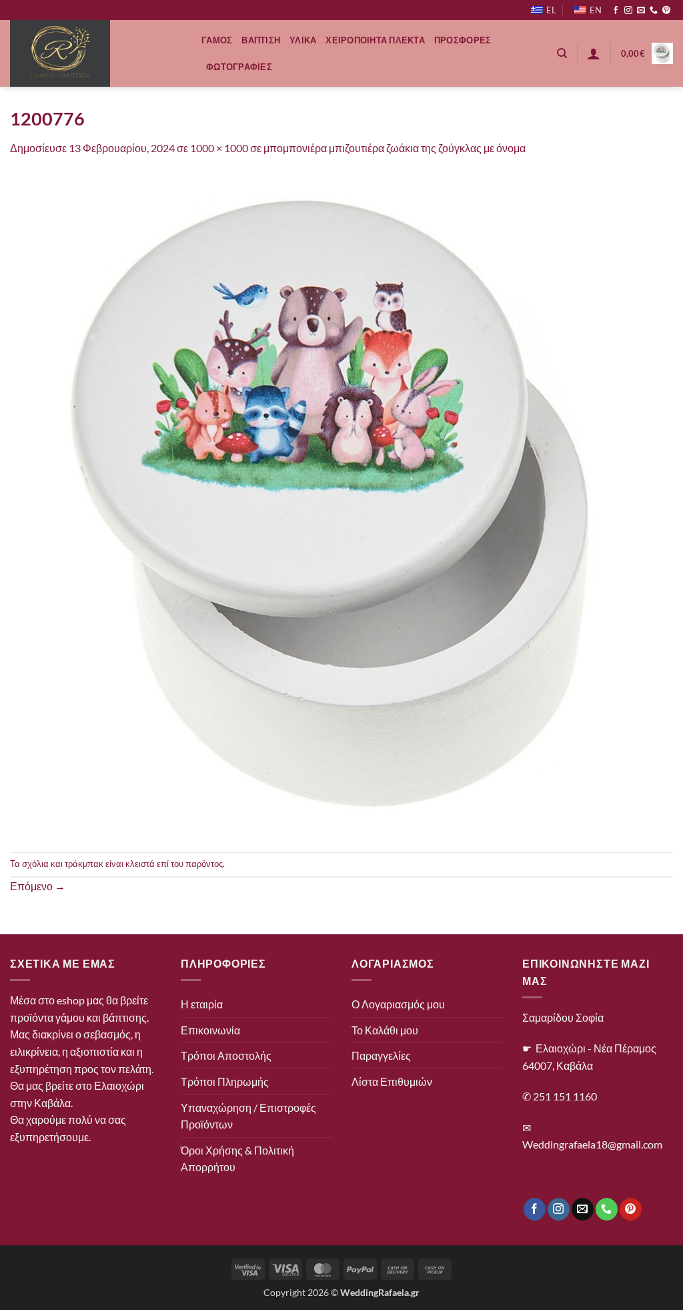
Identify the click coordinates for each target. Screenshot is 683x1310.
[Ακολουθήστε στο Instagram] (628, 10)
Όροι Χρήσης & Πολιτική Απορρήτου (237, 1159)
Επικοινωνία (210, 1030)
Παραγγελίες (381, 1055)
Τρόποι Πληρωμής (225, 1081)
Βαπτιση (260, 40)
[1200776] (341, 503)
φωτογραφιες (239, 66)
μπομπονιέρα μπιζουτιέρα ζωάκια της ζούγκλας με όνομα (394, 147)
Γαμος (216, 40)
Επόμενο (37, 886)
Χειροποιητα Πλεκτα (375, 40)
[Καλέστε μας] (654, 10)
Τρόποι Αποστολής (226, 1055)
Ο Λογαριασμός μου (398, 1004)
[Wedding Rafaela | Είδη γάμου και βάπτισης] (95, 53)
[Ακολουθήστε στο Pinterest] (666, 10)
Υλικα (302, 40)
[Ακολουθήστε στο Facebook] (616, 10)
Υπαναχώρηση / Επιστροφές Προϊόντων (248, 1116)
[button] (593, 53)
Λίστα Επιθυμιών (392, 1081)
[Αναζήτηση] (562, 53)
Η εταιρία (202, 1004)
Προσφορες (462, 40)
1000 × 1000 (219, 147)
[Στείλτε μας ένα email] (641, 10)
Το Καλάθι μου (385, 1030)
